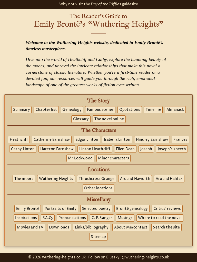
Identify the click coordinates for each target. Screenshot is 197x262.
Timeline (153, 109)
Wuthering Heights (56, 178)
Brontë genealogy (132, 208)
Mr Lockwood (80, 158)
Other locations (98, 188)
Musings (125, 218)
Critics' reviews (167, 208)
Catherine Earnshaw (52, 139)
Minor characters (113, 158)
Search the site (166, 227)
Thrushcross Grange (97, 178)
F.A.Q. (48, 218)
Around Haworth (135, 178)
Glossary (81, 119)
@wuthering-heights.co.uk (145, 257)
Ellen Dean (125, 149)
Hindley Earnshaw (152, 139)
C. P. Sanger (102, 218)
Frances (180, 139)
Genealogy (71, 109)
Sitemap (98, 236)
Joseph (146, 149)
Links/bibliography (92, 227)
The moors (23, 178)
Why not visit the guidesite (98, 4)
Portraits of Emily (60, 208)
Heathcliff (19, 139)
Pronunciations (72, 218)
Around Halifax (169, 178)
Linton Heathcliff (94, 149)
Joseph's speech (172, 149)
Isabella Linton (117, 139)
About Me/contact (130, 227)
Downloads (59, 227)
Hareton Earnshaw (57, 149)
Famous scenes (100, 109)
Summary (21, 109)
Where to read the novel (160, 218)
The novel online (109, 119)
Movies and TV (30, 227)
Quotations (129, 109)
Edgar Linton (86, 139)
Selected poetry (96, 208)
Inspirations (26, 218)
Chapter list (46, 109)
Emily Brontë (27, 208)
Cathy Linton (23, 149)
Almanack (175, 109)
